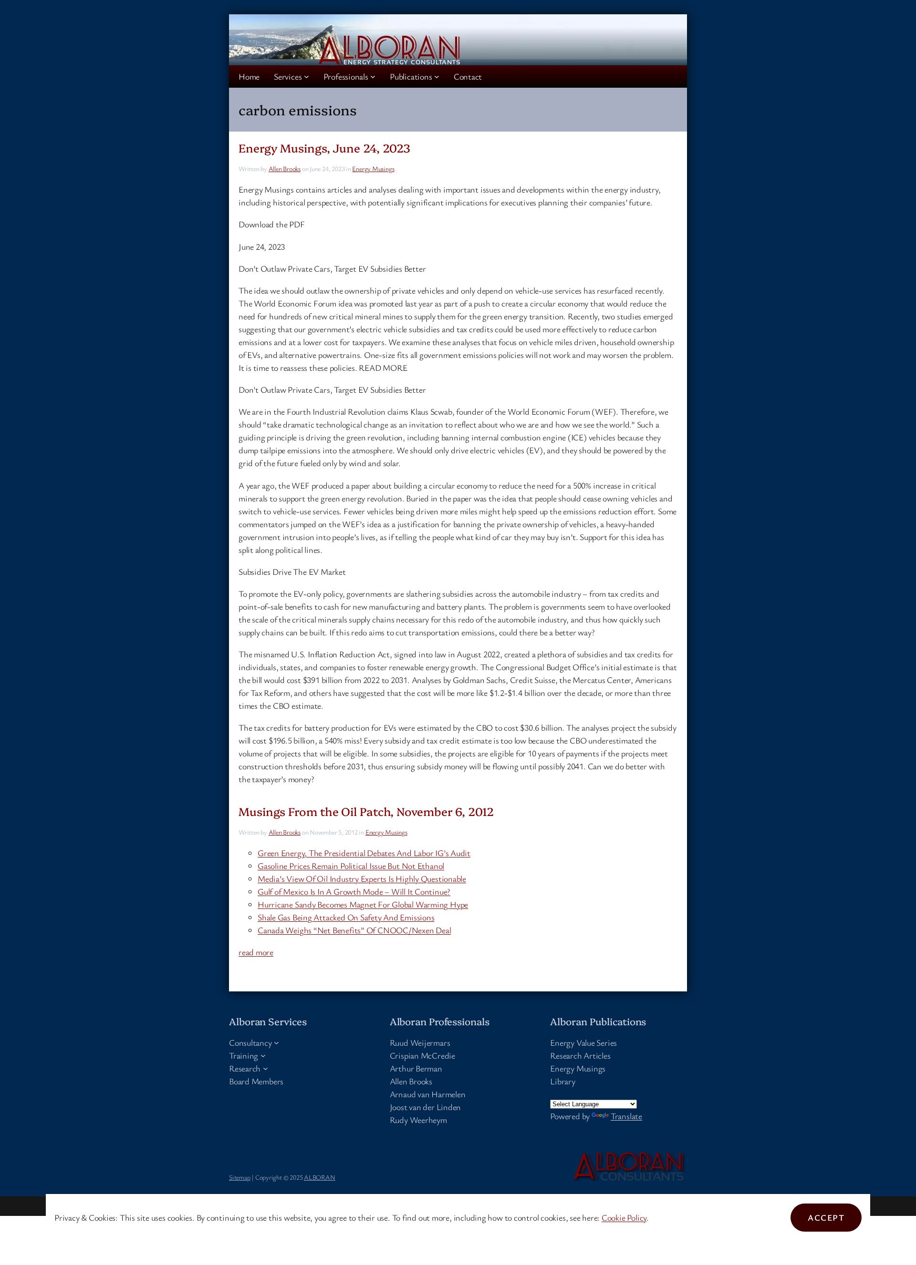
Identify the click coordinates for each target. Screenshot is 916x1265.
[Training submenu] (263, 1055)
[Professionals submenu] (372, 76)
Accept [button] (826, 1217)
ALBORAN (319, 1177)
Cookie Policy (624, 1217)
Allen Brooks (285, 168)
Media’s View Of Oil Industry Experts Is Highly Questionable (362, 878)
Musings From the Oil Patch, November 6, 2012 (366, 811)
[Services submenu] (306, 76)
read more (256, 952)
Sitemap (239, 1177)
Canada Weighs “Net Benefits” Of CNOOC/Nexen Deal (354, 930)
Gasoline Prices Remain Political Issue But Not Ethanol (351, 865)
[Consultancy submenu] (276, 1042)
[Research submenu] (265, 1068)
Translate (626, 1116)
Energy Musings (373, 168)
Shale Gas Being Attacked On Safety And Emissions (346, 917)
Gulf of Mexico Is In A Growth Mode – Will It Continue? (354, 891)
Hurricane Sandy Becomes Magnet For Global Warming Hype (363, 904)
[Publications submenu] (436, 76)
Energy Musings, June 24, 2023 (324, 147)
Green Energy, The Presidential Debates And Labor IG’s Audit (364, 852)
